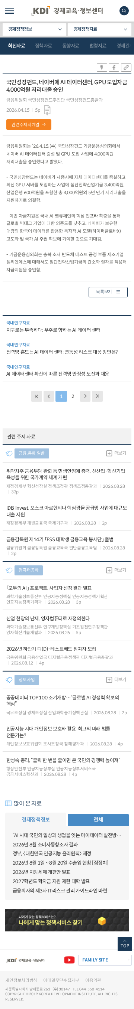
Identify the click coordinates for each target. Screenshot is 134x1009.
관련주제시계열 (25, 124)
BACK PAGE (36, 396)
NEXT (85, 396)
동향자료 (70, 46)
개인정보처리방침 (21, 980)
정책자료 (43, 46)
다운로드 (47, 110)
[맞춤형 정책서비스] (66, 920)
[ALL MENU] (9, 11)
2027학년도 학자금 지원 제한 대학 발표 (51, 881)
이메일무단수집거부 (61, 980)
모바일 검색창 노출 (124, 10)
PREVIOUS (49, 396)
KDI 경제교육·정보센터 (67, 11)
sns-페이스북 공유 (114, 67)
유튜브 (69, 960)
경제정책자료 (85, 29)
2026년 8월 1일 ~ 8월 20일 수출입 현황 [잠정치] (61, 863)
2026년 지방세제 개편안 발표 (41, 872)
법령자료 (97, 46)
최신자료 (16, 46)
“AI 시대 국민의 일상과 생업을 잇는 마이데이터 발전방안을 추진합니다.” (67, 835)
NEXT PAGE (97, 396)
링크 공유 (126, 67)
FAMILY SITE (95, 960)
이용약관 (93, 980)
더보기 (120, 453)
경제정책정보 (20, 29)
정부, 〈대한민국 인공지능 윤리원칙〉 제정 (52, 853)
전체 (98, 819)
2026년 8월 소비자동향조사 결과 (45, 845)
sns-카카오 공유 (102, 67)
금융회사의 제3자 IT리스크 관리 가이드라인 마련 (60, 891)
